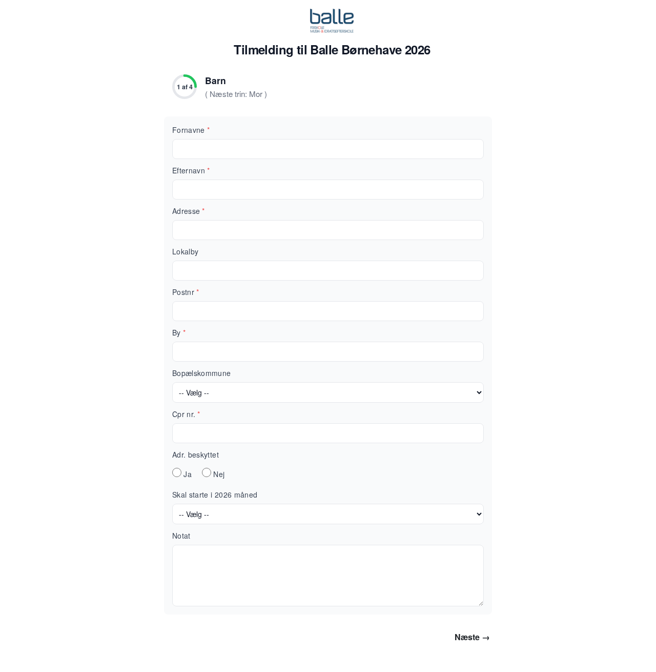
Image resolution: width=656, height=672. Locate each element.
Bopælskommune (201, 373)
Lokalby (185, 251)
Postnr (185, 292)
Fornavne (191, 130)
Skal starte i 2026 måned (214, 494)
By (179, 332)
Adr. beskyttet (195, 454)
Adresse (188, 211)
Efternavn (191, 170)
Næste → (472, 637)
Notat (181, 535)
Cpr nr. (186, 414)
